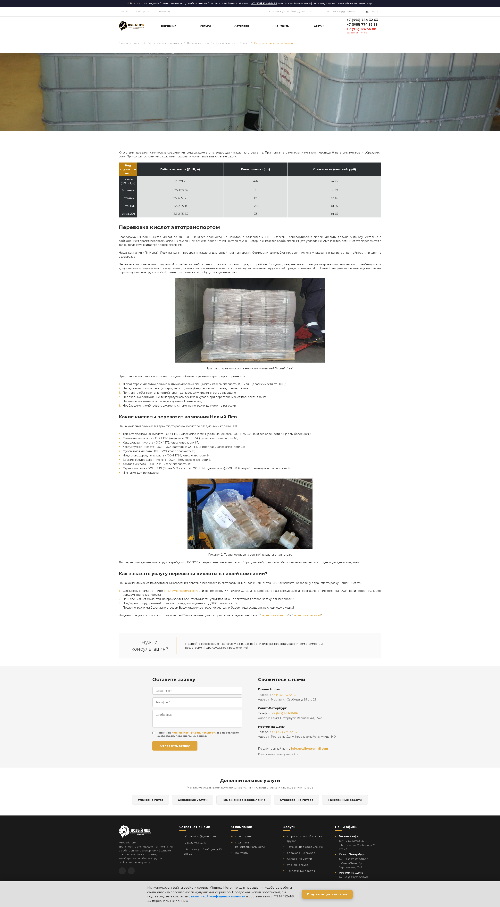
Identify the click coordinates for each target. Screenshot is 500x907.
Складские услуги (193, 800)
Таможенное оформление (243, 800)
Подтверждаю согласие (327, 894)
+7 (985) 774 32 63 (362, 24)
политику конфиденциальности (194, 732)
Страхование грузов (296, 800)
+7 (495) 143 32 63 (284, 695)
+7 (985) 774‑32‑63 (356, 877)
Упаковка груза (150, 800)
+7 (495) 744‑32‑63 (195, 842)
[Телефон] (131, 870)
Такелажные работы (345, 800)
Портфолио (143, 11)
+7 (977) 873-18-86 (285, 713)
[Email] (122, 870)
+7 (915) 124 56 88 (361, 29)
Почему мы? (243, 836)
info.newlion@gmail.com (341, 11)
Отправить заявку (175, 746)
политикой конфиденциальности (218, 896)
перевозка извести (274, 615)
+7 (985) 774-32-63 (284, 732)
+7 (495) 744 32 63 (362, 20)
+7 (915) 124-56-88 (264, 3)
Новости (164, 11)
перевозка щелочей (307, 615)
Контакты (241, 852)
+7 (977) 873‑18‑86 (356, 859)
